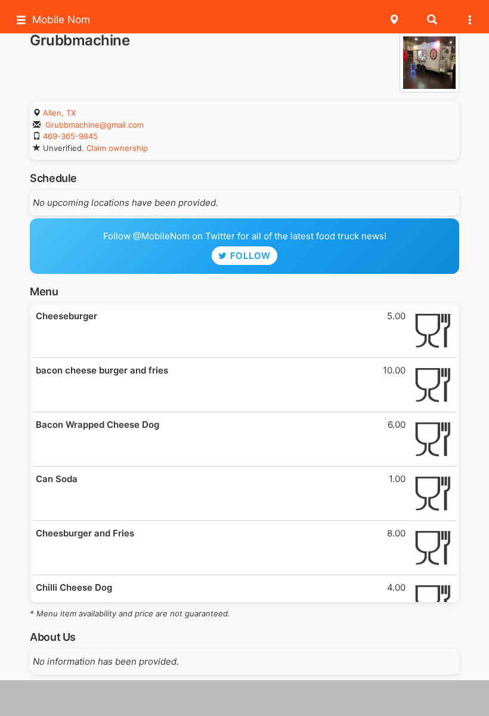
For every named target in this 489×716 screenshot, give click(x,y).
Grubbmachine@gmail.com (94, 124)
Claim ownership (117, 148)
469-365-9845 (70, 136)
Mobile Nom (61, 19)
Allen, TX (59, 113)
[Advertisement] (244, 698)
